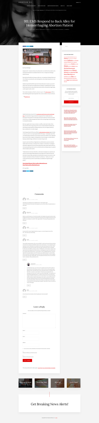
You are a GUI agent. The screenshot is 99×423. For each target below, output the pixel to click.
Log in (56, 417)
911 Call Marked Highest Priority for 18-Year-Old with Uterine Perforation (71, 139)
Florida (73, 63)
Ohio (72, 76)
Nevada (69, 72)
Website (24, 342)
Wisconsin (65, 81)
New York (69, 74)
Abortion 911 (25, 2)
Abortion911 (32, 29)
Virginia (70, 80)
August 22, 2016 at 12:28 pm (32, 240)
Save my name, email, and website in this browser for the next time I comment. (37, 348)
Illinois (66, 66)
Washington (75, 80)
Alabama (66, 58)
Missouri (74, 70)
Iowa (71, 66)
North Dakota (69, 76)
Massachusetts (72, 68)
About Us (57, 382)
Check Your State (41, 382)
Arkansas (65, 60)
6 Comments (66, 29)
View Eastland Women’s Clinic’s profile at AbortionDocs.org (35, 163)
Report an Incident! (25, 382)
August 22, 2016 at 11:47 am (32, 228)
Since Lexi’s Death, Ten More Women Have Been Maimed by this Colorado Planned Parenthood (70, 145)
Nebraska (66, 72)
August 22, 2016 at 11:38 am (32, 213)
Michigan (66, 70)
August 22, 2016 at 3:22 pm (36, 264)
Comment (24, 313)
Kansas (73, 66)
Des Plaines (72, 62)
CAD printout (48, 92)
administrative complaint (44, 132)
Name (24, 330)
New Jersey (73, 72)
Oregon (75, 76)
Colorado (76, 60)
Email (24, 336)
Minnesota (70, 70)
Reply (24, 208)
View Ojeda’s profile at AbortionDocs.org (31, 165)
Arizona (75, 58)
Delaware (69, 62)
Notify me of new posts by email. (28, 356)
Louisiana (76, 66)
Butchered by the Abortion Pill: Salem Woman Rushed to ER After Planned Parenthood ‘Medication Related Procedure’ (70, 132)
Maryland (66, 68)
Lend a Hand (74, 382)
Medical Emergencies (41, 29)
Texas (67, 80)
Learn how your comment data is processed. (46, 367)
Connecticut (66, 62)
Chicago (74, 60)
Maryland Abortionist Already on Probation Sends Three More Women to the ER (70, 125)
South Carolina (74, 78)
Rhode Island (70, 78)
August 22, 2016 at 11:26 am (32, 199)
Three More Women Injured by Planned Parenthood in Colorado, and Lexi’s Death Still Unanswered (70, 118)
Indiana (69, 66)
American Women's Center (71, 58)
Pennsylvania (66, 78)
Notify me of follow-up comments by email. (30, 352)
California (70, 60)
